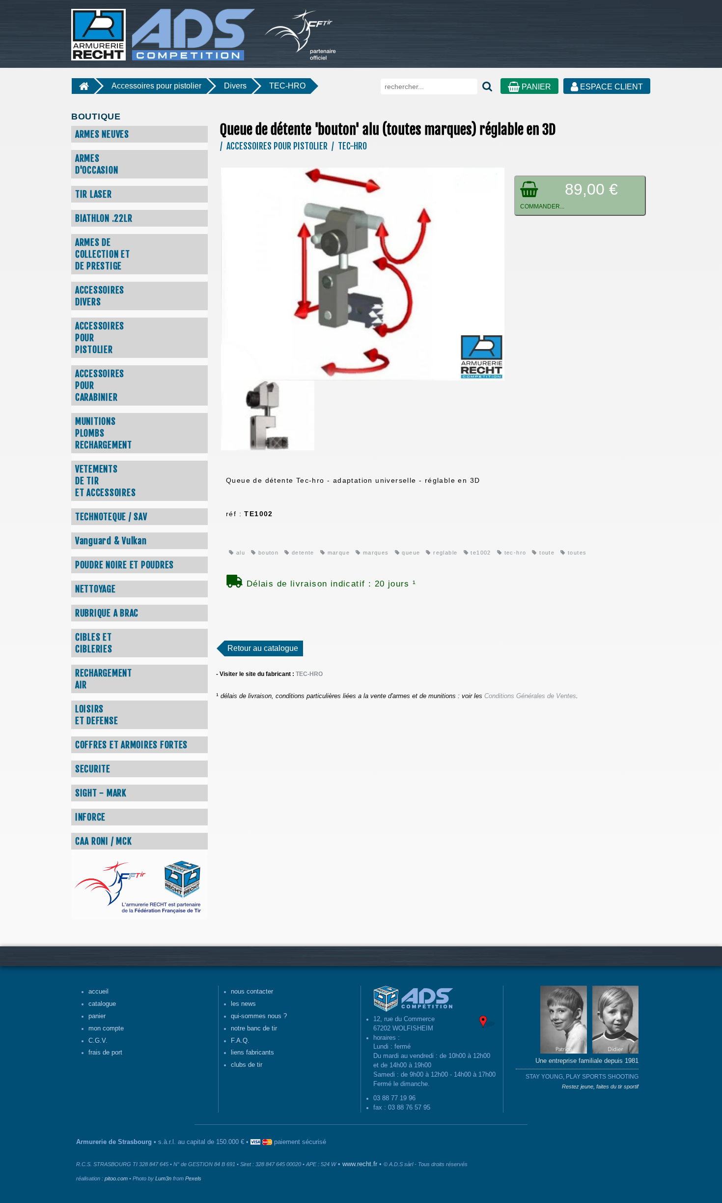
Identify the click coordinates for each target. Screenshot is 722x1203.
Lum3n (163, 1178)
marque (337, 553)
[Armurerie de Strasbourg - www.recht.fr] (161, 29)
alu (239, 553)
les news (243, 1003)
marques (375, 553)
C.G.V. (98, 1040)
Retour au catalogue (262, 648)
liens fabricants (252, 1052)
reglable (444, 553)
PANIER (535, 87)
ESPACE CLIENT (610, 87)
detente (302, 553)
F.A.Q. (240, 1040)
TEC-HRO (287, 86)
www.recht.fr (359, 1164)
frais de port (105, 1052)
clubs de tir (246, 1064)
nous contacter (252, 991)
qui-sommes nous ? (259, 1016)
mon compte (106, 1028)
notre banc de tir (254, 1028)
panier (97, 1016)
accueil (98, 991)
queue (410, 553)
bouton (267, 553)
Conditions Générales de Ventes (530, 696)
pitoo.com (116, 1178)
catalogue (102, 1003)
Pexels (193, 1178)
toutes (576, 553)
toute (546, 553)
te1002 (480, 553)
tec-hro (514, 553)
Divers (235, 86)
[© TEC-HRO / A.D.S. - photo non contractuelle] (362, 273)
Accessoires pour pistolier (156, 86)
